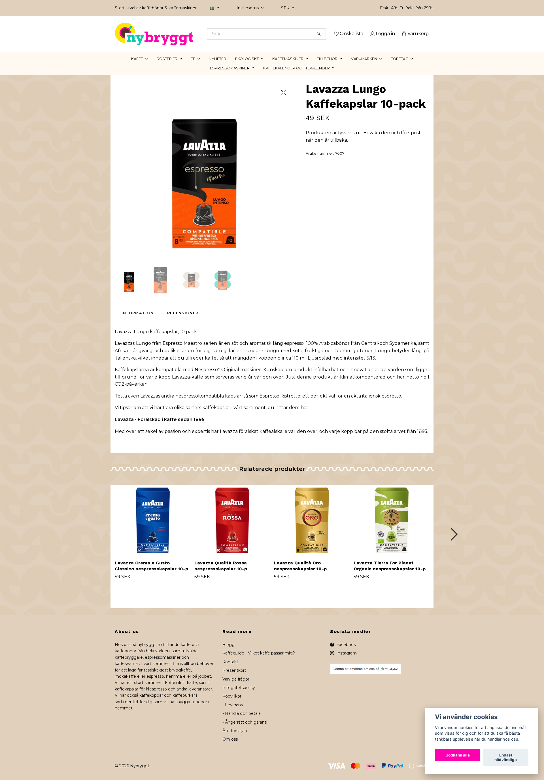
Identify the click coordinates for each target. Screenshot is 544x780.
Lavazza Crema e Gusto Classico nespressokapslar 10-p (151, 574)
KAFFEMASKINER (287, 67)
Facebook (345, 652)
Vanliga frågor (235, 687)
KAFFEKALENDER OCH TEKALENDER (296, 76)
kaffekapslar (216, 415)
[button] (454, 542)
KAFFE (137, 67)
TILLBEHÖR (327, 67)
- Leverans (232, 712)
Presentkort (234, 678)
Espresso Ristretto (280, 404)
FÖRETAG (399, 67)
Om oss (230, 747)
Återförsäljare (235, 738)
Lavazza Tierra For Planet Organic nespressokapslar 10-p (390, 574)
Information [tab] (138, 321)
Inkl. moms (248, 7)
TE (193, 67)
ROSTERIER (167, 67)
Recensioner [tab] (182, 321)
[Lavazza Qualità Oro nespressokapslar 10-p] (311, 528)
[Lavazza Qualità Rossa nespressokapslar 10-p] (232, 528)
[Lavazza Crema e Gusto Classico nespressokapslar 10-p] (152, 528)
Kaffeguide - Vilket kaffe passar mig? (258, 661)
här (304, 415)
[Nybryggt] (193, 34)
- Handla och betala (241, 721)
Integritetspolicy (238, 695)
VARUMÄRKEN (364, 67)
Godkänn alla (457, 755)
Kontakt (230, 669)
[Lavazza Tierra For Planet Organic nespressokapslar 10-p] (391, 528)
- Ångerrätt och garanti (244, 730)
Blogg (228, 652)
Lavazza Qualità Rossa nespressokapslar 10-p (220, 574)
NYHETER (217, 67)
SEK (285, 7)
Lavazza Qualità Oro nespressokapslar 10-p (300, 574)
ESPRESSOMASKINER (230, 76)
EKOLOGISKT (247, 67)
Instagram (346, 661)
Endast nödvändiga (505, 757)
